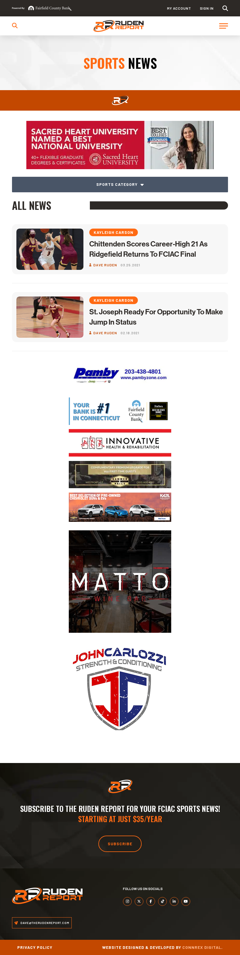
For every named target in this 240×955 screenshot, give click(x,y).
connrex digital (201, 947)
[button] (225, 8)
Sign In (207, 8)
